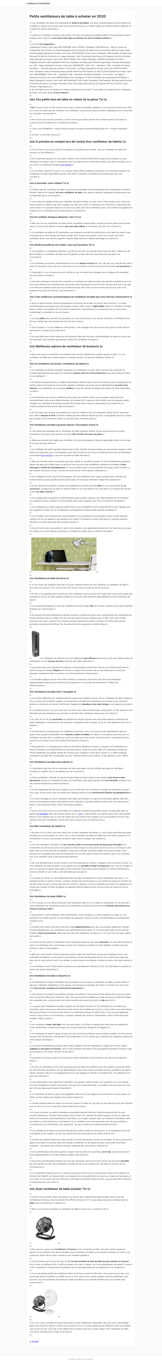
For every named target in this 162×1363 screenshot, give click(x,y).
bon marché (65, 165)
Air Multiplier (42, 814)
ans (80, 814)
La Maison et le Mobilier (38, 3)
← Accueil (34, 1341)
